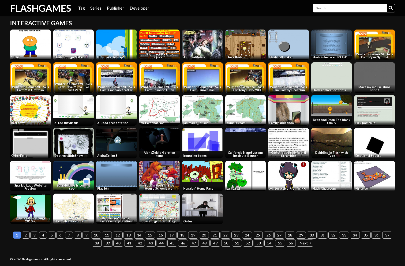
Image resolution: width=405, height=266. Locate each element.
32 (333, 235)
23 (236, 235)
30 (312, 235)
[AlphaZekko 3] (116, 139)
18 (182, 235)
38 (97, 243)
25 (258, 235)
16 (161, 235)
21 (215, 235)
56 (291, 243)
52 (248, 243)
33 (344, 235)
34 (355, 235)
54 (269, 243)
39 (107, 243)
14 (139, 235)
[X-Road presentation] (116, 107)
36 (376, 235)
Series (95, 8)
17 (171, 235)
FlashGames (40, 8)
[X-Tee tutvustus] (73, 106)
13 (128, 235)
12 (118, 235)
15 (150, 235)
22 (225, 235)
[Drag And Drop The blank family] (331, 105)
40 (118, 243)
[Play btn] (116, 174)
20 (204, 235)
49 (215, 243)
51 (237, 243)
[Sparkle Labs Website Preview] (30, 172)
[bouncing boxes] (202, 139)
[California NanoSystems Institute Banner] (245, 130)
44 (161, 243)
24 (247, 235)
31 (322, 235)
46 (183, 243)
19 (193, 235)
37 (387, 235)
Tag (81, 8)
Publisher (115, 8)
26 (268, 235)
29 (301, 235)
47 (194, 243)
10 (96, 235)
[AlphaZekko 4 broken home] (159, 139)
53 (258, 243)
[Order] (202, 205)
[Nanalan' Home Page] (202, 171)
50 (226, 243)
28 (290, 235)
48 (204, 243)
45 (172, 243)
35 (366, 235)
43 (151, 243)
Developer (139, 8)
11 (107, 235)
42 (140, 243)
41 (129, 243)
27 (279, 235)
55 (280, 243)
